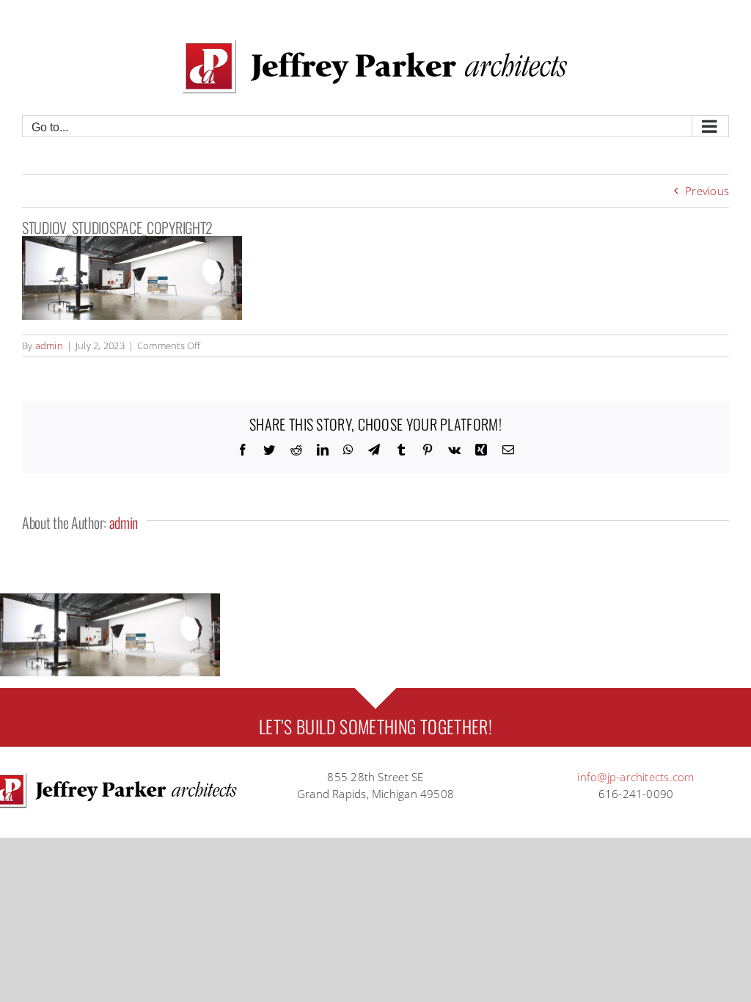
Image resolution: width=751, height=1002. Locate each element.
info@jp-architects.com (635, 776)
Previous (707, 190)
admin (49, 345)
